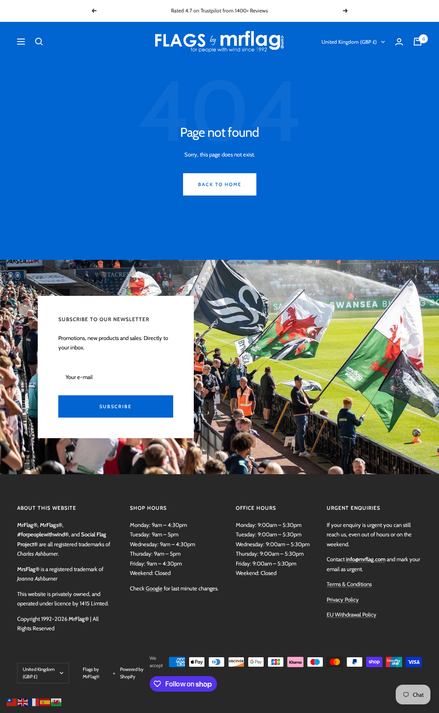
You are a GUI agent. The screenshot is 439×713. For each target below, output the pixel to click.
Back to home (219, 184)
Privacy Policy (343, 599)
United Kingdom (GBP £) (349, 42)
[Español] (45, 701)
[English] (23, 701)
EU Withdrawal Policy (351, 614)
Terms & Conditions (349, 584)
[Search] (39, 41)
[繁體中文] (12, 701)
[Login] (399, 41)
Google (154, 588)
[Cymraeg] (56, 701)
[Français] (34, 701)
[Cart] (417, 41)
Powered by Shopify (132, 673)
